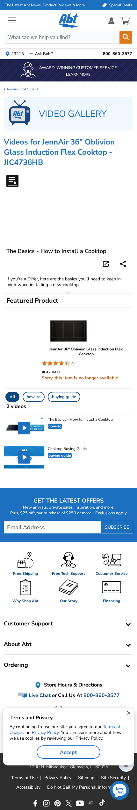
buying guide (64, 397)
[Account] (111, 20)
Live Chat (39, 695)
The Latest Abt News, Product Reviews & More (45, 5)
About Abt (18, 644)
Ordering (16, 665)
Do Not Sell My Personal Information (84, 787)
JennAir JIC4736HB (22, 89)
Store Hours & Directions (72, 685)
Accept (68, 752)
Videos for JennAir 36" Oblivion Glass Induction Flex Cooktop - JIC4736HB (59, 152)
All (12, 397)
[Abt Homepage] (68, 21)
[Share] (123, 263)
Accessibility (28, 787)
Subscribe (117, 527)
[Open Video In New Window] (106, 263)
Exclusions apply (111, 513)
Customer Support (28, 623)
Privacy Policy (45, 732)
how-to (33, 397)
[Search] (125, 37)
